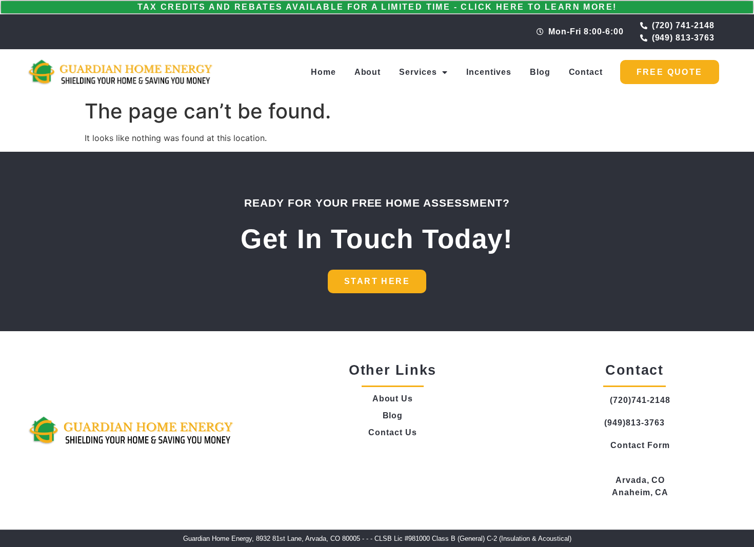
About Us (392, 398)
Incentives (488, 72)
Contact (586, 72)
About (367, 72)
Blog (540, 72)
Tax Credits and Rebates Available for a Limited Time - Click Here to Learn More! (377, 7)
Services (418, 72)
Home (323, 72)
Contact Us (392, 432)
